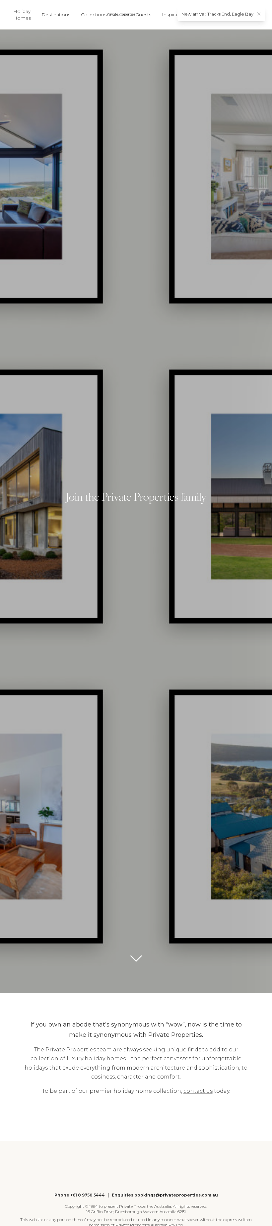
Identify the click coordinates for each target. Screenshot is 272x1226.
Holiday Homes (22, 14)
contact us (198, 1091)
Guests (143, 15)
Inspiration (174, 15)
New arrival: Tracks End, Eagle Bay (217, 14)
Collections (93, 15)
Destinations (55, 15)
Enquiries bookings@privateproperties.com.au (165, 1195)
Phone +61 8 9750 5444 (79, 1195)
